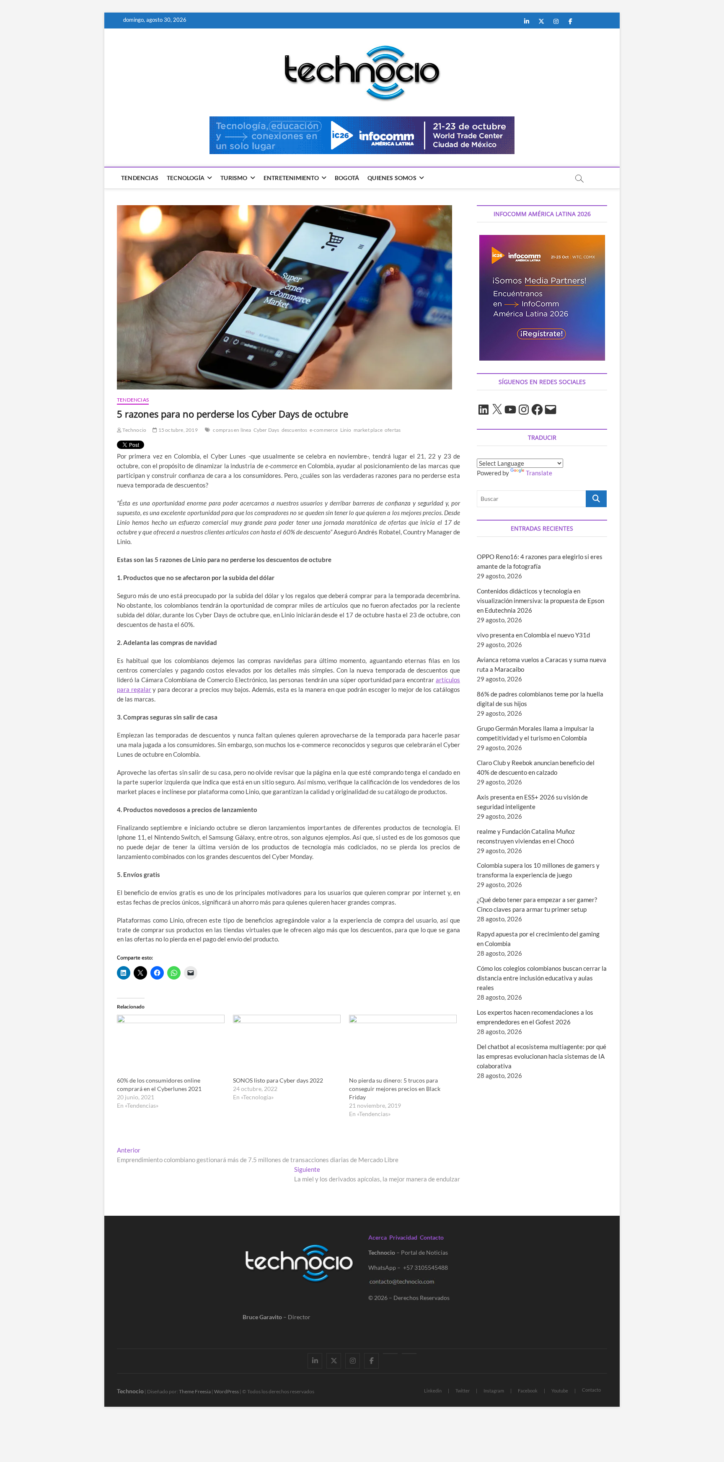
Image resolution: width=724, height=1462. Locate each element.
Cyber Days (266, 430)
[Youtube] (390, 1353)
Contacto (432, 1237)
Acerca (377, 1237)
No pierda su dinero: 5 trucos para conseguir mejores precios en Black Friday (394, 1089)
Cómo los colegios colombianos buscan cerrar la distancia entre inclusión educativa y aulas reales (542, 977)
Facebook (528, 1390)
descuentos (295, 430)
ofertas (393, 430)
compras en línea (232, 430)
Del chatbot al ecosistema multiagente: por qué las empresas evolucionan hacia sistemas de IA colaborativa (541, 1056)
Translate (539, 473)
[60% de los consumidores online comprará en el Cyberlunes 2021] (171, 1045)
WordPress (226, 1391)
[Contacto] (409, 1353)
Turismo (233, 177)
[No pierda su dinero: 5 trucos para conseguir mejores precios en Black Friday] (403, 1045)
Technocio (134, 430)
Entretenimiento (291, 177)
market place (368, 430)
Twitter (462, 1390)
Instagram (494, 1390)
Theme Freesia (195, 1391)
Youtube (559, 1390)
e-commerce (324, 430)
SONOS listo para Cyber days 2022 (278, 1080)
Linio (346, 430)
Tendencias (139, 177)
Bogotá (347, 177)
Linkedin (433, 1390)
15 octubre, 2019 (177, 430)
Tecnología (185, 177)
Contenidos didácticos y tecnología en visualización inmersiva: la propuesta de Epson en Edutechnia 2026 (540, 600)
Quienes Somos (391, 177)
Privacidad (403, 1237)
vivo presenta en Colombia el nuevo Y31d (533, 635)
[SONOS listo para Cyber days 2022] (287, 1045)
